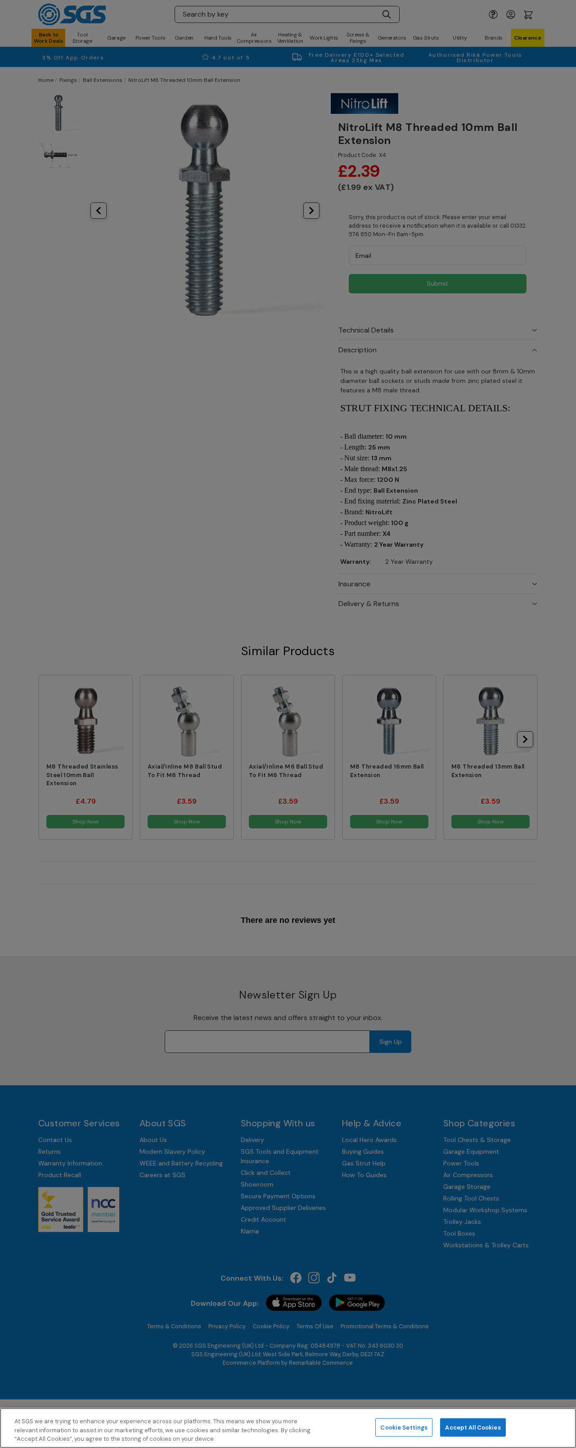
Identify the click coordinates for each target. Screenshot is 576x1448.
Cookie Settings (404, 1427)
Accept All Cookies (472, 1427)
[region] (288, 1428)
